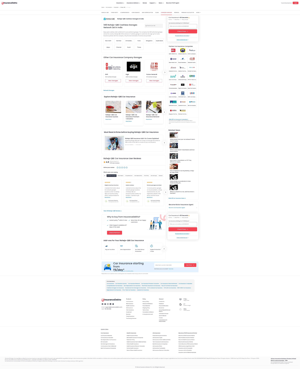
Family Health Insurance (132, 348)
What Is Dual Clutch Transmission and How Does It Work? (182, 150)
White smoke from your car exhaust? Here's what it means (182, 140)
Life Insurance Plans (157, 346)
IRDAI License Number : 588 (279, 360)
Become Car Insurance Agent (177, 207)
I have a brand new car (182, 39)
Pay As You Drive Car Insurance (169, 285)
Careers (161, 317)
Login (295, 3)
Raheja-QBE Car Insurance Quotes (112, 116)
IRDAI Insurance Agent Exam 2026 (187, 346)
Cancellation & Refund (148, 312)
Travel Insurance (130, 316)
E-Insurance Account (148, 314)
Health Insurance (130, 305)
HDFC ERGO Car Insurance (184, 288)
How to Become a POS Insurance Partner (188, 344)
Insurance (119, 3)
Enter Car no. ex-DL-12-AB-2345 (163, 265)
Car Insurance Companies (180, 119)
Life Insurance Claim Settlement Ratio (161, 339)
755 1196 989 (107, 309)
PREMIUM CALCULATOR (187, 12)
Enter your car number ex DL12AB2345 (179, 26)
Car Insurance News (179, 198)
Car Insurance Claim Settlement (168, 283)
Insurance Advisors (133, 3)
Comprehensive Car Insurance (114, 285)
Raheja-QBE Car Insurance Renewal (152, 116)
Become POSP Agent (172, 3)
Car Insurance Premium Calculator (150, 283)
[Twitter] (113, 304)
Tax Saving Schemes (131, 318)
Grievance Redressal (147, 303)
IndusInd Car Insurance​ (143, 290)
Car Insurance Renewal (134, 283)
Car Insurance (110, 283)
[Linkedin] (110, 304)
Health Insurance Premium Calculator (136, 346)
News (160, 3)
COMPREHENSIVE (124, 12)
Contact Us (161, 301)
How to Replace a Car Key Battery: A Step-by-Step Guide (182, 171)
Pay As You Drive (110, 249)
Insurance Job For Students (185, 350)
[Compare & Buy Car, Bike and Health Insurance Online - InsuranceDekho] (9, 3)
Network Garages (109, 90)
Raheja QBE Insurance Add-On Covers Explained (142, 138)
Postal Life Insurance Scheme (160, 335)
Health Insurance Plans (132, 335)
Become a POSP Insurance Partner (187, 335)
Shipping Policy (146, 308)
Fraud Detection (146, 305)
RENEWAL (176, 12)
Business (128, 314)
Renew (145, 3)
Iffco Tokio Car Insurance (129, 290)
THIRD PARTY (114, 12)
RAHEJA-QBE (105, 12)
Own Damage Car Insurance (108, 344)
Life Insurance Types (157, 337)
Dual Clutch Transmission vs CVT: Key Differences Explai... (180, 161)
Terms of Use (146, 310)
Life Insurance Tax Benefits (159, 348)
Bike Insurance (129, 303)
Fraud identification (163, 305)
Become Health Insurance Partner (186, 339)
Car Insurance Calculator (107, 337)
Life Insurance (129, 308)
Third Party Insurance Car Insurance (151, 285)
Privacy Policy (146, 301)
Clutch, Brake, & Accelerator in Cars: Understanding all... (180, 182)
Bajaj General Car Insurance (114, 290)
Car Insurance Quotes (121, 283)
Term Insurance (130, 310)
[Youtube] (105, 304)
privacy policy (130, 271)
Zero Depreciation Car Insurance (132, 285)
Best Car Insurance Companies (108, 348)
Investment (128, 312)
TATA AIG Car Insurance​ (170, 288)
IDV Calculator (104, 342)
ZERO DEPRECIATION (147, 12)
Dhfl (106, 74)
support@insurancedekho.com (113, 307)
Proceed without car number (182, 35)
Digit (127, 74)
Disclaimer (161, 308)
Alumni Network (162, 315)
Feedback (161, 303)
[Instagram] (108, 304)
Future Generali (151, 74)
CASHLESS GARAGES (166, 12)
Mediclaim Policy (131, 339)
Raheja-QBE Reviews (114, 211)
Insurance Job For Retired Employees (187, 352)
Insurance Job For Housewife (185, 348)
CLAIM (157, 12)
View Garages (113, 81)
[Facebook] (102, 304)
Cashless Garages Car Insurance (115, 288)
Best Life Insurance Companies (160, 344)
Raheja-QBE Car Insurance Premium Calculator (132, 117)
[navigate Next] (165, 72)
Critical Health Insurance (133, 344)
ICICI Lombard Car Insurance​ (154, 288)
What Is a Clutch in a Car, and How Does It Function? (182, 192)
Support (152, 3)
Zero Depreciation (125, 249)
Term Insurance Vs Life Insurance (160, 342)
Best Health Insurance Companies (135, 337)
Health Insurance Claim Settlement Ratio (136, 342)
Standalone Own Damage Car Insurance (135, 288)
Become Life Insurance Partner (186, 342)
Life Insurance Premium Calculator (161, 350)
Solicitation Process (163, 313)
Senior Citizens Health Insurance (134, 350)
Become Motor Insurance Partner (186, 337)
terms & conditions (121, 271)
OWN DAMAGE (136, 12)
